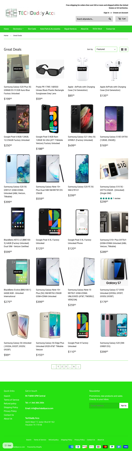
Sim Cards (32, 29)
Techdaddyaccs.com (17, 447)
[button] (106, 198)
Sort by (90, 49)
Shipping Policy (11, 407)
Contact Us (110, 29)
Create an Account (120, 13)
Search (7, 396)
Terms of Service (11, 400)
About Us (84, 29)
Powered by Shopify (34, 447)
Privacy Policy (10, 411)
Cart (124, 19)
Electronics (17, 29)
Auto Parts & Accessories (50, 29)
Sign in (106, 13)
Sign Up (123, 406)
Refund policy (10, 403)
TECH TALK (97, 29)
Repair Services (70, 29)
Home (6, 29)
